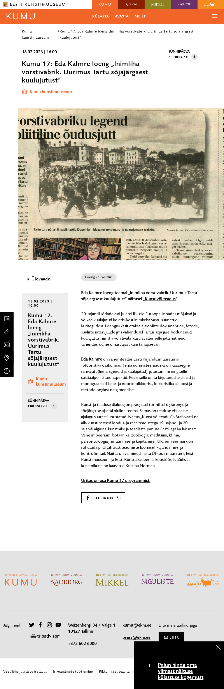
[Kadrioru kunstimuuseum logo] (131, 4)
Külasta (100, 16)
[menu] (214, 16)
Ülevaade (41, 279)
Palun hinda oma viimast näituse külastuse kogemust (180, 671)
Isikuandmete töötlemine (73, 671)
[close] (218, 647)
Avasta (122, 16)
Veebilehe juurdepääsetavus (25, 671)
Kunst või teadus (160, 299)
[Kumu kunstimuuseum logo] (105, 4)
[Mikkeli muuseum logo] (158, 4)
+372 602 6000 (82, 643)
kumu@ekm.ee (136, 625)
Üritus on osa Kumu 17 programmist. (115, 480)
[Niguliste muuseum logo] (184, 4)
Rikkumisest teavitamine (118, 671)
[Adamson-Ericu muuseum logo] (211, 4)
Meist (140, 16)
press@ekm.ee (136, 637)
